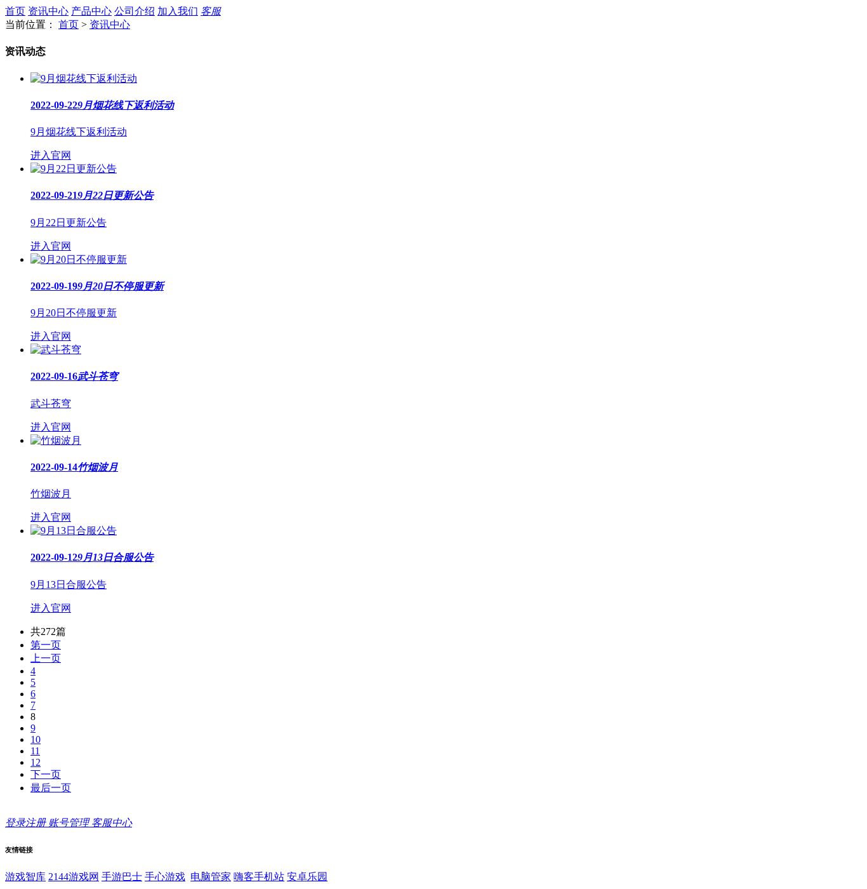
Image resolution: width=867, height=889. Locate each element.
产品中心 (91, 11)
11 (35, 750)
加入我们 (177, 11)
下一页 (45, 774)
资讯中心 (48, 11)
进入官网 (50, 155)
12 (35, 762)
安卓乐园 (307, 876)
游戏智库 (25, 876)
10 (35, 739)
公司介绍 (134, 11)
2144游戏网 (73, 876)
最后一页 (50, 787)
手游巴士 (122, 876)
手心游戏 (165, 876)
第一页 (45, 644)
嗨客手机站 (259, 876)
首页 (15, 11)
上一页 (45, 658)
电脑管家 (210, 876)
